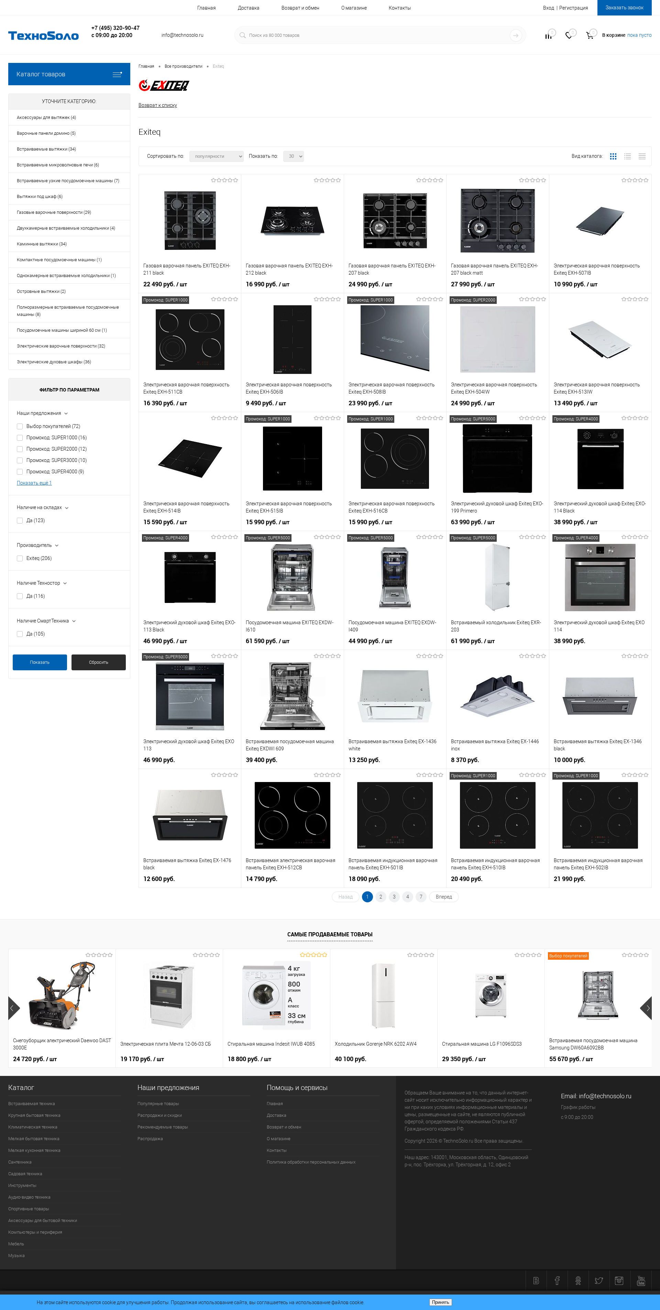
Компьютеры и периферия (35, 1232)
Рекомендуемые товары (163, 1127)
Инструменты (22, 1185)
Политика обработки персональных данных (311, 1162)
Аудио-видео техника (29, 1197)
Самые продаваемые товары (330, 934)
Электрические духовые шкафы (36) (54, 361)
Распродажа (150, 1138)
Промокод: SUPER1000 (56, 437)
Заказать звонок (625, 7)
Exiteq (39, 558)
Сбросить (98, 662)
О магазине (354, 8)
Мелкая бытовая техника (33, 1138)
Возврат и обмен (300, 8)
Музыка (16, 1255)
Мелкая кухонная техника (34, 1150)
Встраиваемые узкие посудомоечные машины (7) (68, 180)
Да (35, 520)
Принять (440, 1302)
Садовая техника (25, 1173)
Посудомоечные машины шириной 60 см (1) (62, 330)
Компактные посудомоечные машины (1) (59, 259)
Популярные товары (158, 1103)
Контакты (400, 8)
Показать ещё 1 (34, 483)
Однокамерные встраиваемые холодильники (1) (66, 275)
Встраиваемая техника (31, 1103)
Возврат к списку (158, 105)
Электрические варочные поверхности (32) (61, 346)
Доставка (249, 8)
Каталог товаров (40, 74)
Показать (40, 662)
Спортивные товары (28, 1208)
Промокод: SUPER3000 (56, 460)
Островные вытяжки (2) (41, 291)
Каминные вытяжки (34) (42, 243)
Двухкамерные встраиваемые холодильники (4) (66, 228)
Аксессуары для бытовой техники (42, 1220)
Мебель (16, 1243)
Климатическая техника (32, 1127)
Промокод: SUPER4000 (55, 471)
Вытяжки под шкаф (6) (40, 196)
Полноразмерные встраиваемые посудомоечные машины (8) (68, 311)
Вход (548, 8)
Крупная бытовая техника (34, 1115)
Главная (206, 8)
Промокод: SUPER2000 (56, 449)
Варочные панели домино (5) (46, 133)
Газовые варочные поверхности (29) (54, 212)
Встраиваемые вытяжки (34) (46, 149)
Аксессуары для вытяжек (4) (46, 117)
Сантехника (20, 1162)
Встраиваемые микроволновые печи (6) (58, 164)
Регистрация (573, 8)
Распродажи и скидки (160, 1115)
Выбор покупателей (53, 426)
